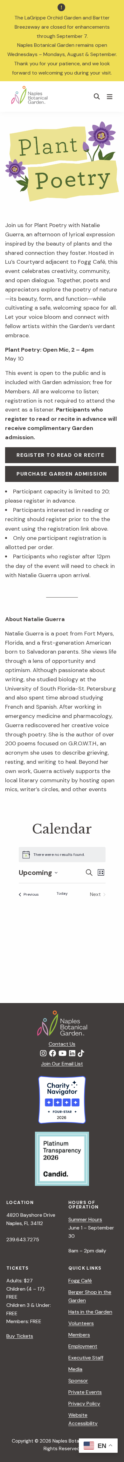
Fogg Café (80, 1280)
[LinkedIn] (72, 1053)
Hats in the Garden (90, 1311)
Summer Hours (85, 1219)
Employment (82, 1346)
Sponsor (78, 1380)
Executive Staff (85, 1357)
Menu (110, 96)
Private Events (85, 1392)
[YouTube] (62, 1053)
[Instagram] (43, 1053)
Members (79, 1334)
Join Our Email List (62, 1063)
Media (75, 1369)
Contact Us (62, 1044)
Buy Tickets (19, 1336)
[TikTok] (81, 1053)
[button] (97, 96)
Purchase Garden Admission (62, 473)
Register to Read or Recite (61, 455)
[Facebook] (52, 1053)
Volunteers (81, 1323)
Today (62, 893)
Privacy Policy (84, 1403)
